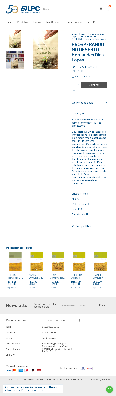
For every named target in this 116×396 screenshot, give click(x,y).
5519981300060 (50, 326)
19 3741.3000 (49, 332)
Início (9, 22)
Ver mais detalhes (84, 76)
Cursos (37, 22)
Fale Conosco (53, 22)
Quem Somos (74, 22)
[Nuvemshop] (100, 379)
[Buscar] (92, 9)
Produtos (22, 22)
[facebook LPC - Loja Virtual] (79, 320)
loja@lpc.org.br (49, 338)
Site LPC (92, 22)
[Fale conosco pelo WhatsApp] (109, 389)
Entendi (41, 390)
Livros (82, 34)
